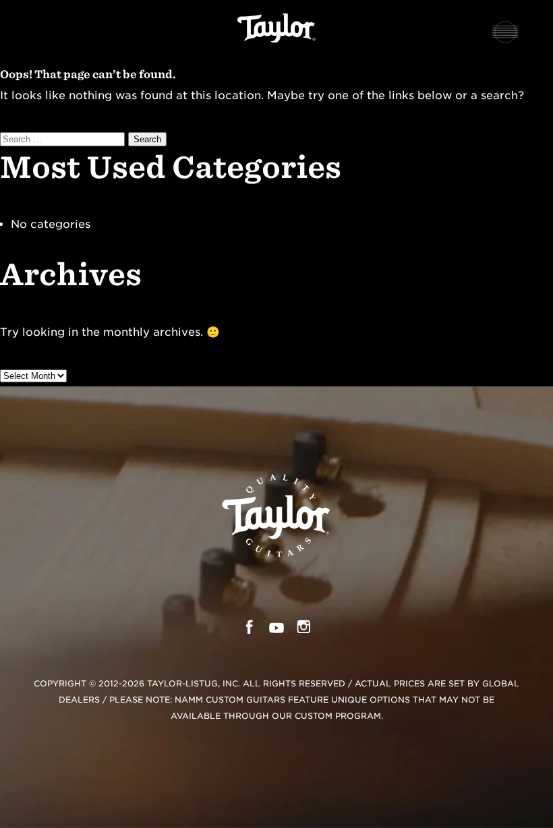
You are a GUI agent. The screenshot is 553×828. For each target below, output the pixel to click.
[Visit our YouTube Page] (276, 630)
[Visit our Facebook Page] (249, 630)
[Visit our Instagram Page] (304, 630)
